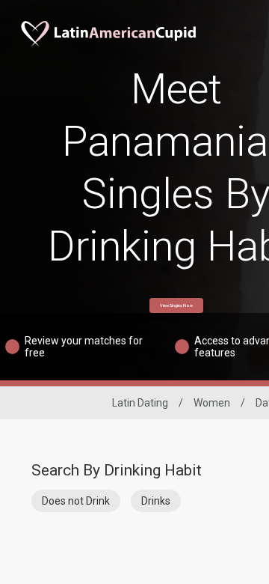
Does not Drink (76, 501)
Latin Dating (140, 403)
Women (212, 403)
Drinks (155, 501)
